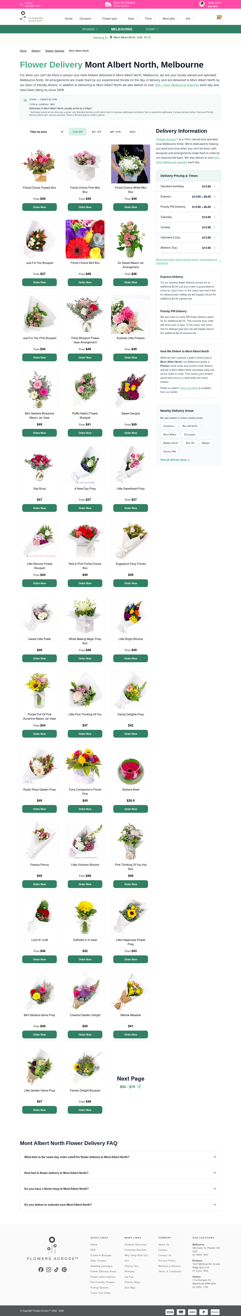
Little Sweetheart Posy (131, 488)
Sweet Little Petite (39, 639)
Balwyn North (170, 443)
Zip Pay (129, 1277)
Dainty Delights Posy (131, 714)
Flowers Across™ (167, 139)
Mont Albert (169, 434)
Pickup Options (100, 1287)
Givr (127, 1260)
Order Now (39, 207)
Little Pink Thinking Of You (85, 714)
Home (69, 18)
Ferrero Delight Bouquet (85, 1090)
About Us (163, 1244)
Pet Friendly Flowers (103, 1282)
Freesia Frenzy (39, 865)
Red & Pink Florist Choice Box (85, 566)
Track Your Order (101, 1293)
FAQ (93, 1250)
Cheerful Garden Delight (85, 1015)
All (62, 131)
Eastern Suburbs (55, 50)
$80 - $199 (115, 131)
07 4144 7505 (200, 1271)
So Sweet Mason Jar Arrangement (131, 265)
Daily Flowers (99, 1260)
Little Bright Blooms (131, 639)
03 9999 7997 (200, 1255)
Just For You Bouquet (39, 263)
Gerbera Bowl (130, 789)
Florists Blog (132, 1282)
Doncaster (189, 434)
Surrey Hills (169, 451)
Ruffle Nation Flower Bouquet (85, 415)
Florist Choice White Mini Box (130, 190)
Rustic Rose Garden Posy (39, 789)
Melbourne (121, 29)
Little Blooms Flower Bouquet (39, 566)
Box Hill (190, 443)
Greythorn (169, 426)
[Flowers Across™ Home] (31, 16)
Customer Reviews (136, 1250)
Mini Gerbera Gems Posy (39, 1015)
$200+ (133, 131)
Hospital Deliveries (136, 1244)
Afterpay (130, 1271)
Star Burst (39, 488)
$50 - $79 (96, 131)
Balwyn (206, 443)
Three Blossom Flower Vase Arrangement (85, 340)
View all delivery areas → (175, 459)
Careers (163, 1250)
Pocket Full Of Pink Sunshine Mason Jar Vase (39, 716)
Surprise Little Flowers (131, 338)
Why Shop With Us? (136, 1255)
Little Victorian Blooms (85, 865)
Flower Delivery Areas (103, 1271)
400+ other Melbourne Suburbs (177, 84)
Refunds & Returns (169, 1266)
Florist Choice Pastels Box (39, 188)
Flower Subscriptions (103, 1277)
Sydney (150, 29)
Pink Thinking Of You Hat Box (130, 867)
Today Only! (214, 2)
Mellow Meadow (130, 1015)
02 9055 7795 (200, 1287)
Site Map (130, 1287)
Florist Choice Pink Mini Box (85, 190)
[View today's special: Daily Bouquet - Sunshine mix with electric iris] (202, 4)
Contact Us (165, 1255)
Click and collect (189, 388)
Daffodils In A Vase (85, 940)
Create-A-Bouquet (101, 1255)
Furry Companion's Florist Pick (85, 791)
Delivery (36, 50)
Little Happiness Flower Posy (131, 942)
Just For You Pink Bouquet (39, 338)
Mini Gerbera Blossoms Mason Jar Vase (39, 415)
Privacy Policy (167, 1260)
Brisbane (88, 29)
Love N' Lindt (39, 940)
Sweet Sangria (130, 413)
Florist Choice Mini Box (85, 263)
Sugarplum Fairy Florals (131, 564)
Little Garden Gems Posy (39, 1090)
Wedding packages (102, 1266)
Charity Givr (132, 1266)
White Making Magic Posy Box (85, 641)
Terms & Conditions (170, 1271)
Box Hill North (190, 426)
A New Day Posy (85, 488)
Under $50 (78, 131)
